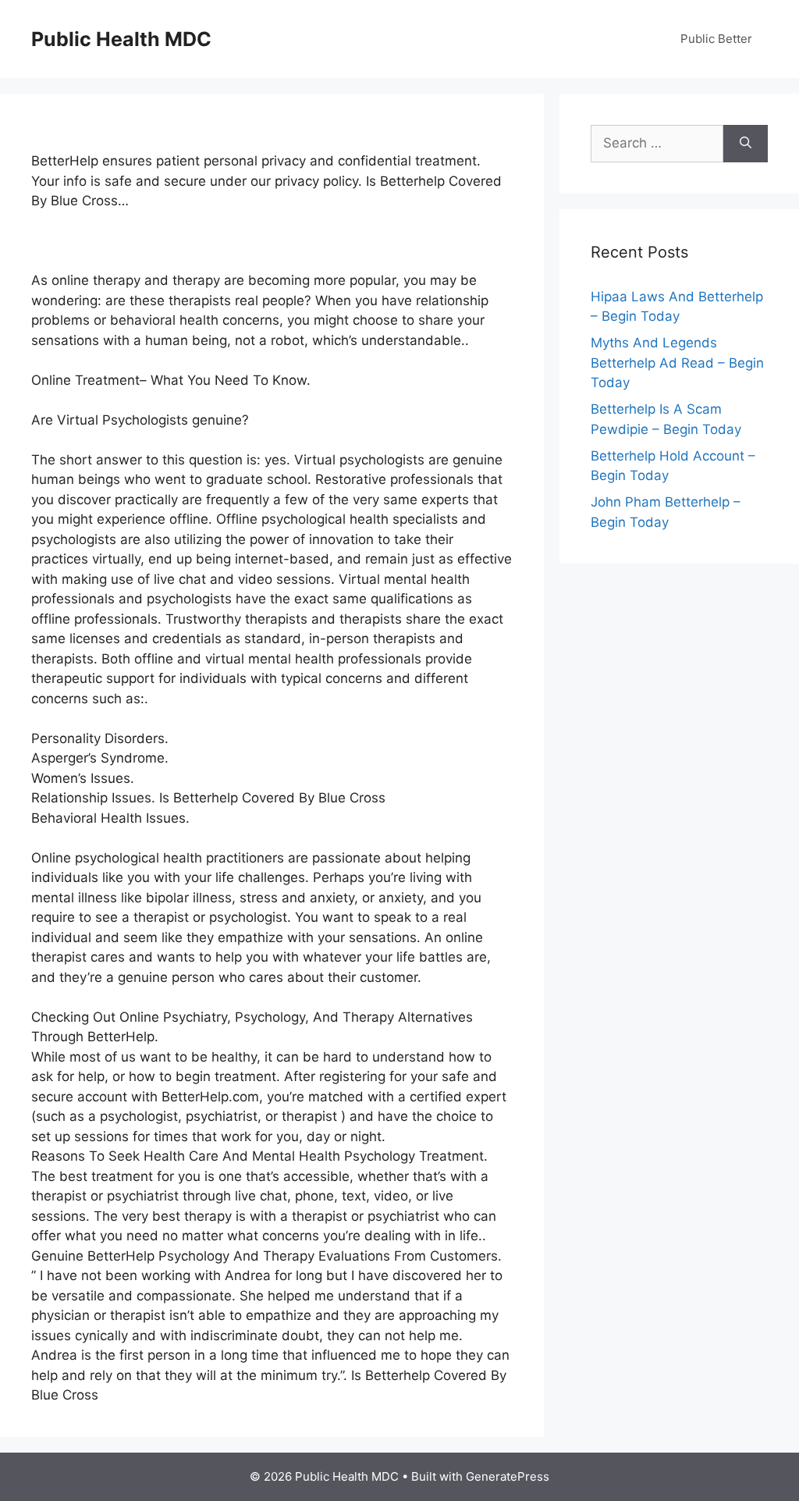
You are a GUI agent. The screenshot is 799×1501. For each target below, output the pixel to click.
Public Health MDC (121, 39)
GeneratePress (507, 1476)
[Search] (745, 143)
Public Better (716, 38)
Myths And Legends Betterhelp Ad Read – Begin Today (677, 362)
